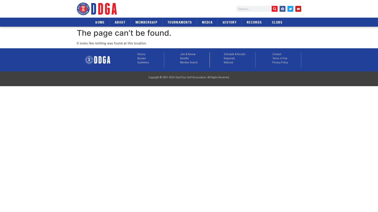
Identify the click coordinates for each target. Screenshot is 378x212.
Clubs (277, 22)
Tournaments (180, 22)
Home (100, 22)
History (230, 22)
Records (254, 22)
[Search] (275, 9)
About (120, 22)
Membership (146, 22)
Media (207, 22)
